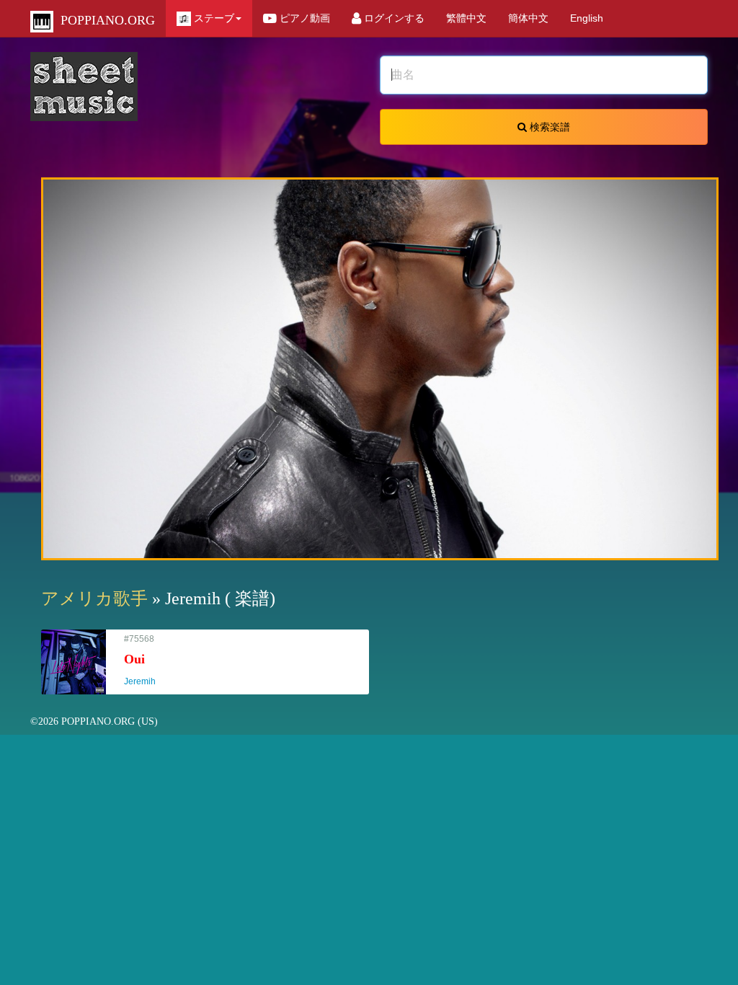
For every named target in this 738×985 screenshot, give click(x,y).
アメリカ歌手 (94, 598)
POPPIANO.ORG (104, 20)
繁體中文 (466, 18)
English (586, 18)
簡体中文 (528, 18)
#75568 (146, 660)
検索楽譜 (548, 127)
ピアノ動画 (303, 18)
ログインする (392, 18)
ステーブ (212, 18)
